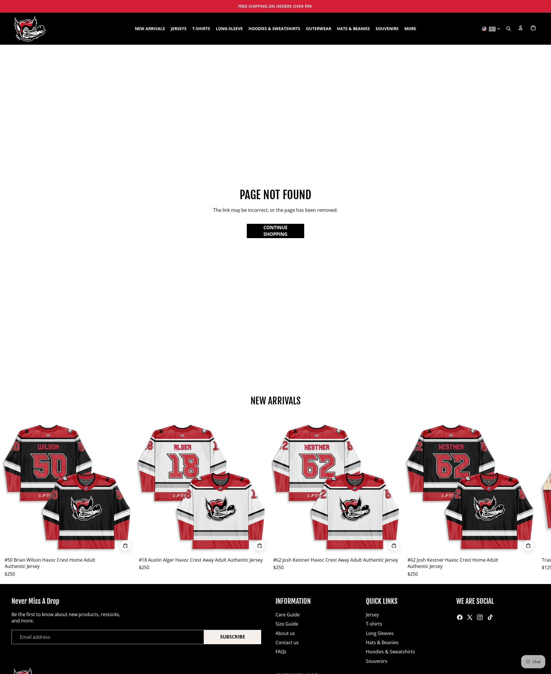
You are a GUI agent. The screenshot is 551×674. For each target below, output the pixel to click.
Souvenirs (376, 661)
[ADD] (125, 545)
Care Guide (288, 615)
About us (285, 633)
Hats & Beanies (382, 642)
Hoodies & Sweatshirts (390, 651)
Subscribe (232, 637)
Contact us (287, 642)
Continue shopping (275, 230)
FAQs (281, 651)
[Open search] (508, 28)
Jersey (372, 615)
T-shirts (374, 624)
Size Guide (287, 624)
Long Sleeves (380, 633)
